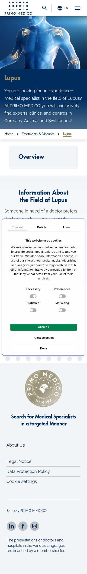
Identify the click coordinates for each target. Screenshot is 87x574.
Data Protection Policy (28, 471)
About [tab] (67, 227)
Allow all (43, 327)
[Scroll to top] (77, 566)
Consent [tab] (17, 227)
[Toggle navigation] (77, 8)
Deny (43, 348)
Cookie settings (21, 481)
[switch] (62, 296)
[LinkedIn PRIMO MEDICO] (11, 526)
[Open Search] (44, 8)
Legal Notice (19, 461)
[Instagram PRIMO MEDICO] (34, 526)
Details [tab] (42, 227)
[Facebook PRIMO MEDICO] (23, 526)
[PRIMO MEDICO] (18, 8)
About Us (15, 445)
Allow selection (44, 337)
